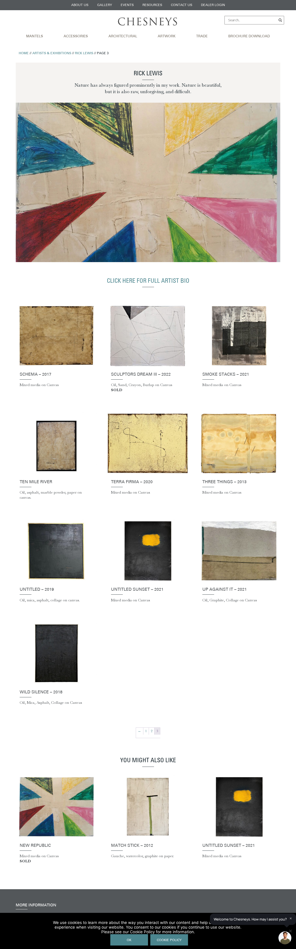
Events (127, 5)
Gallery (104, 5)
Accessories (76, 36)
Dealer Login (213, 5)
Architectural (122, 36)
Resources (152, 5)
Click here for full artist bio (148, 281)
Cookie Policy (169, 940)
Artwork (167, 36)
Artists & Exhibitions (51, 53)
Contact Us (181, 5)
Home (24, 53)
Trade (202, 36)
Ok (129, 940)
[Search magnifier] (280, 20)
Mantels (34, 36)
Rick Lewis (84, 53)
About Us (79, 5)
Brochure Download (249, 36)
